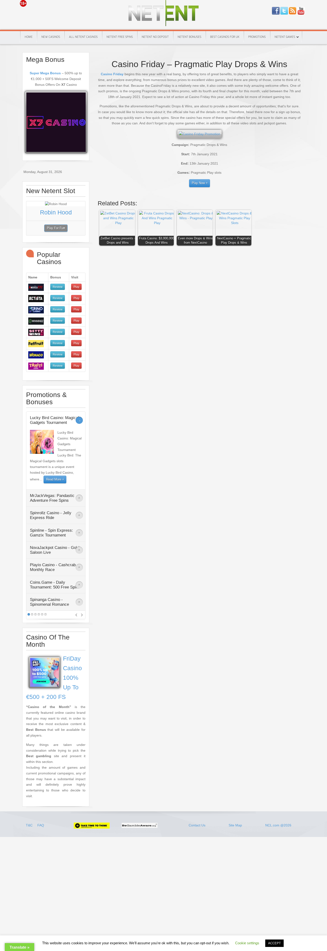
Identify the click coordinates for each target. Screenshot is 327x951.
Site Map (235, 825)
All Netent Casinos (83, 36)
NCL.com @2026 (278, 825)
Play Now (198, 183)
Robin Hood (56, 212)
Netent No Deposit (155, 36)
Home (29, 36)
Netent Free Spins (120, 36)
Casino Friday (112, 74)
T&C (30, 825)
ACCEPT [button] (274, 943)
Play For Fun (56, 228)
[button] (118, 229)
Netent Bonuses (189, 36)
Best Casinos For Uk (224, 36)
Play (76, 286)
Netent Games (285, 36)
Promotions (257, 36)
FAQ (40, 825)
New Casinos (50, 36)
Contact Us (197, 825)
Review (57, 286)
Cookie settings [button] (247, 943)
